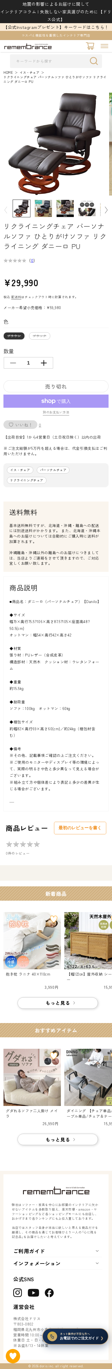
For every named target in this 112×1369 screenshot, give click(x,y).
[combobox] (56, 61)
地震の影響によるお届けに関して (56, 4)
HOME (8, 72)
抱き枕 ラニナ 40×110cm (28, 974)
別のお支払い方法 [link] (56, 412)
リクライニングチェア (26, 480)
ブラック (41, 336)
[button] (104, 46)
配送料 (16, 297)
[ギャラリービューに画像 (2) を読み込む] (43, 208)
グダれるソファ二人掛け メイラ (32, 1113)
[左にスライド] (5, 210)
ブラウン (15, 336)
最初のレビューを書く (80, 827)
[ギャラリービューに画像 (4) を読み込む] (65, 208)
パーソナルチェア (53, 470)
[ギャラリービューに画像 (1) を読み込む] (21, 208)
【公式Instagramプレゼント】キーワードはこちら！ (56, 27)
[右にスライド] (106, 210)
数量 (8, 351)
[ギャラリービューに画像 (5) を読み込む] (87, 208)
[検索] (95, 61)
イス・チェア (30, 72)
